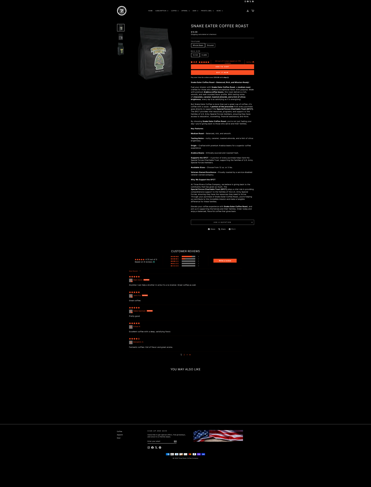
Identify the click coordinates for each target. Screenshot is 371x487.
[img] (134, 277)
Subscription (161, 11)
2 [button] (184, 355)
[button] (175, 256)
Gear (195, 11)
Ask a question (222, 222)
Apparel (184, 11)
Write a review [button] (225, 261)
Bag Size (196, 51)
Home (150, 11)
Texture (195, 41)
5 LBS (204, 55)
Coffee (174, 11)
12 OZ (195, 55)
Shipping (194, 34)
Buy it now (222, 72)
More (219, 11)
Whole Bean (198, 45)
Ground (210, 45)
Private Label (206, 11)
